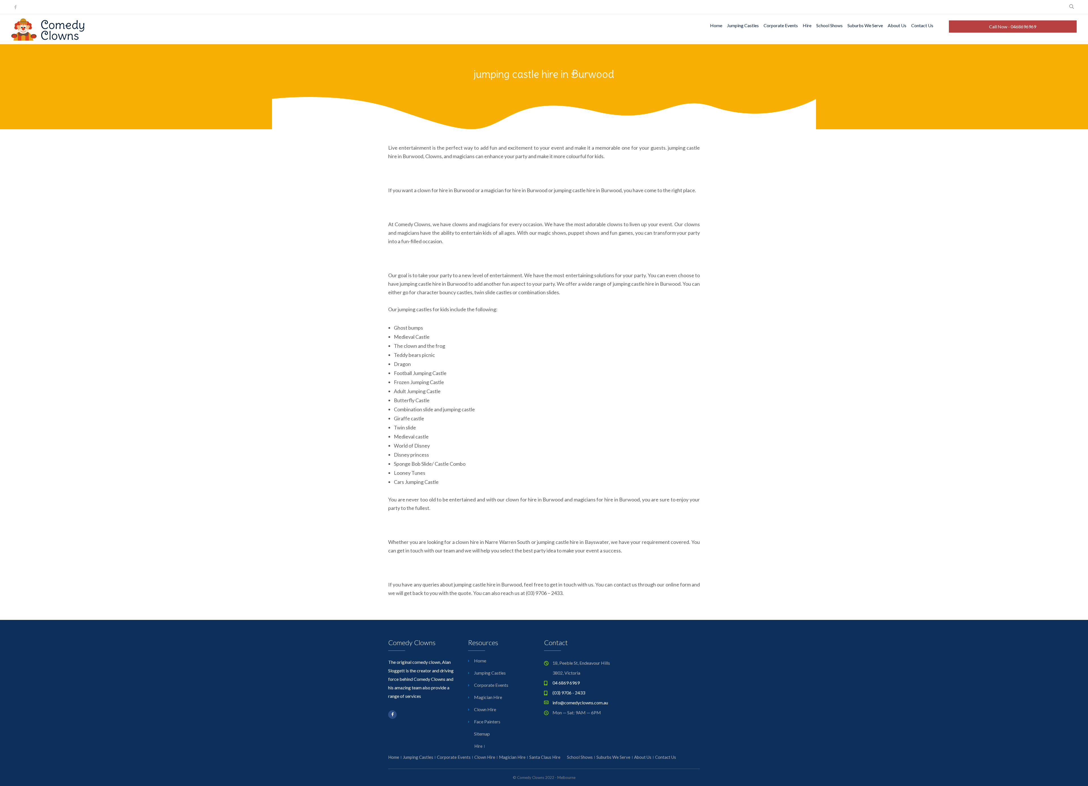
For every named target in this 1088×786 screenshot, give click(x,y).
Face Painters (487, 721)
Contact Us (922, 25)
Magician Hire (488, 697)
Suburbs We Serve (865, 25)
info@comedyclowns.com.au (580, 702)
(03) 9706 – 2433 (544, 593)
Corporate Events (781, 25)
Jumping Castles (743, 25)
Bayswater (597, 542)
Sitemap (482, 733)
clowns (460, 224)
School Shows (829, 25)
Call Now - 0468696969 (1012, 26)
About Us (897, 25)
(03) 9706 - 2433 (568, 692)
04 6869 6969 (566, 682)
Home (716, 25)
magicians (489, 224)
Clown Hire (485, 709)
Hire (807, 25)
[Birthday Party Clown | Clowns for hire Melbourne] (47, 38)
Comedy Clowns (412, 224)
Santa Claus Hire (544, 757)
